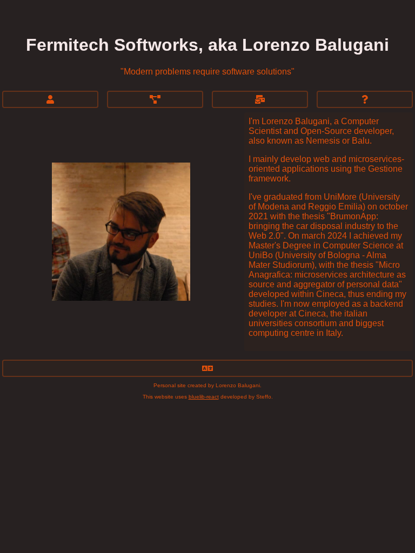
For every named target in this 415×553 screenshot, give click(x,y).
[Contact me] (260, 99)
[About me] (50, 99)
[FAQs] (365, 99)
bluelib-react (204, 397)
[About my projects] (155, 99)
